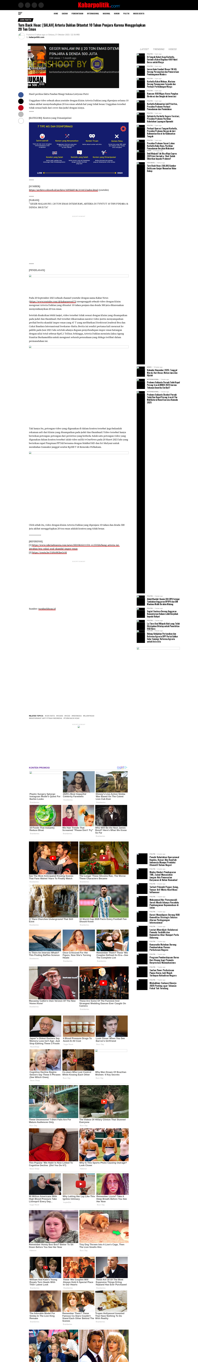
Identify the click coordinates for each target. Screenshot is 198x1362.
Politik (126, 13)
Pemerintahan (77, 13)
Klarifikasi (89, 716)
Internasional (93, 13)
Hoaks (60, 716)
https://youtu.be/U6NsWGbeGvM (49, 552)
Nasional (106, 13)
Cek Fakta (50, 716)
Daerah (65, 13)
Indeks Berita (138, 13)
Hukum (116, 13)
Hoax (67, 716)
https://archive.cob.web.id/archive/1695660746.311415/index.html (63, 189)
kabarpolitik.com (36, 37)
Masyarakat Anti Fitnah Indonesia (46, 718)
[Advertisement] (79, 236)
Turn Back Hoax (72, 718)
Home (56, 13)
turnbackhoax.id (47, 608)
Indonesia (77, 716)
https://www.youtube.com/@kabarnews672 (53, 301)
